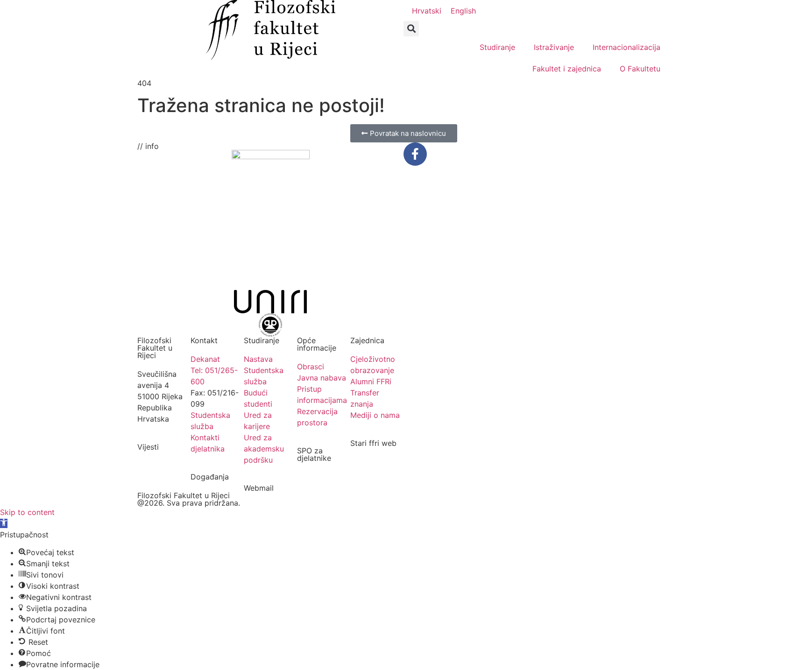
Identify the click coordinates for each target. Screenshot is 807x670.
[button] (411, 28)
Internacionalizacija (626, 47)
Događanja (210, 476)
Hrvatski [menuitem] (426, 10)
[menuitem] (426, 10)
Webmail (259, 488)
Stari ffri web (373, 443)
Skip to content (27, 512)
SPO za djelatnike (314, 454)
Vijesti (148, 446)
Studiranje (497, 47)
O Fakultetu (640, 68)
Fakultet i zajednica (566, 68)
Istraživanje (554, 47)
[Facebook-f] (415, 154)
